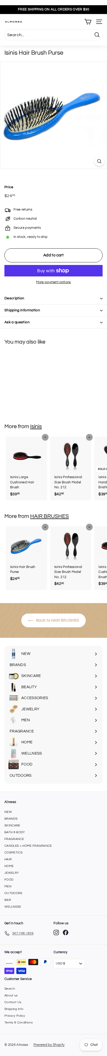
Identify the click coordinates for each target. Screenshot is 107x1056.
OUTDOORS (13, 893)
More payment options (53, 282)
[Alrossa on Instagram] (56, 932)
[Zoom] (99, 161)
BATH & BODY (14, 832)
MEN (7, 886)
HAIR (8, 859)
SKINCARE (12, 825)
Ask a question (17, 322)
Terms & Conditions (18, 1022)
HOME (9, 866)
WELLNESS (12, 906)
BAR (7, 900)
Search (9, 988)
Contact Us (12, 1002)
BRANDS (10, 818)
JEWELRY (11, 873)
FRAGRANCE (14, 839)
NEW (8, 812)
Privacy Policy (14, 1015)
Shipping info (13, 1009)
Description (14, 298)
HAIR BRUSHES (49, 516)
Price (9, 187)
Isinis (36, 426)
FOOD (8, 879)
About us (11, 995)
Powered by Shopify (49, 1045)
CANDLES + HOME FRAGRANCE (28, 846)
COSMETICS (13, 852)
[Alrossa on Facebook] (65, 932)
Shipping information (22, 310)
